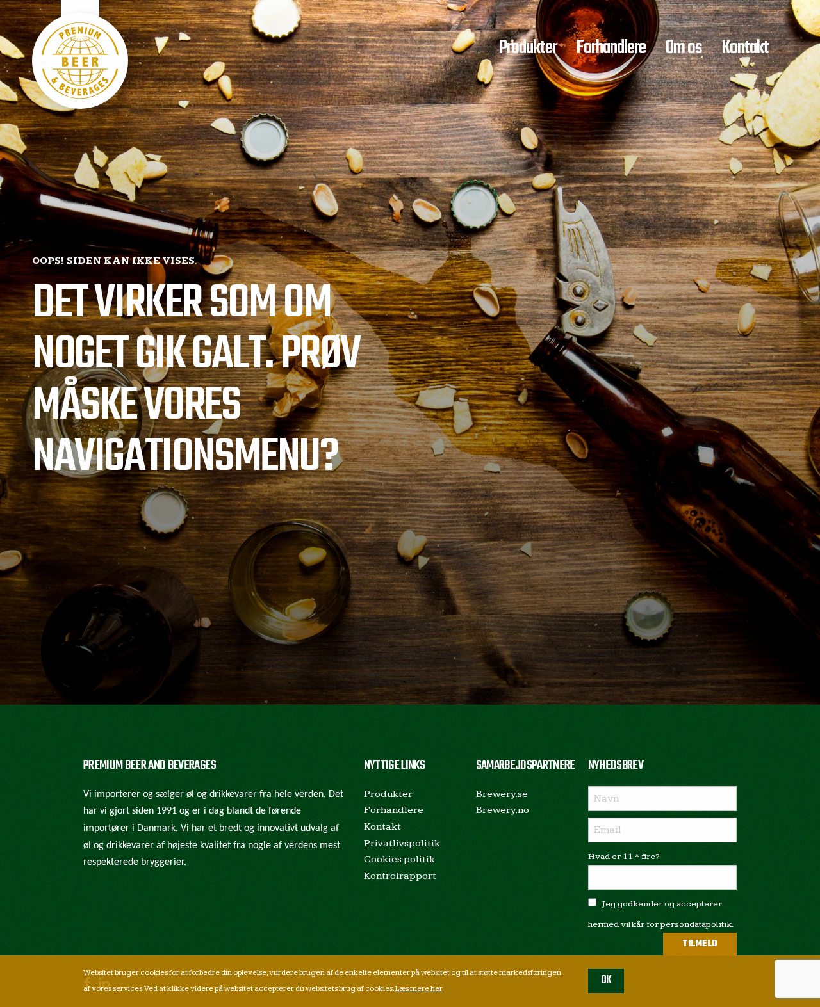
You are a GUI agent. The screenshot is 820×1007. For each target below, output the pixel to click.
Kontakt (745, 48)
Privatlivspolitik (402, 843)
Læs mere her (419, 989)
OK (606, 980)
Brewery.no (502, 810)
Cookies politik (399, 859)
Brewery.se (502, 794)
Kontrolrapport (400, 876)
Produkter (528, 48)
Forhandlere (611, 48)
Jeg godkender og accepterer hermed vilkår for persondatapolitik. (661, 914)
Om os (684, 48)
